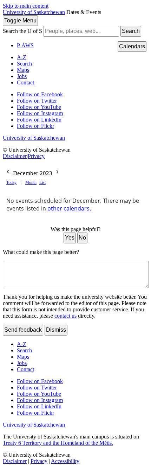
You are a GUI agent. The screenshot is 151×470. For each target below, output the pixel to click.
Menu (20, 20)
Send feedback (23, 330)
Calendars (132, 46)
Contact (25, 82)
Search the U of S (22, 31)
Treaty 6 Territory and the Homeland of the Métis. (58, 443)
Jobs (22, 76)
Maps (23, 70)
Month (31, 182)
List (42, 182)
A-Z (21, 57)
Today (11, 182)
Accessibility (65, 461)
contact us (65, 316)
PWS (25, 45)
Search (131, 31)
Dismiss (56, 330)
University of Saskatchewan (34, 12)
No (82, 238)
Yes (69, 238)
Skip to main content (25, 6)
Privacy (36, 156)
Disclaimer (15, 156)
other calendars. (69, 208)
